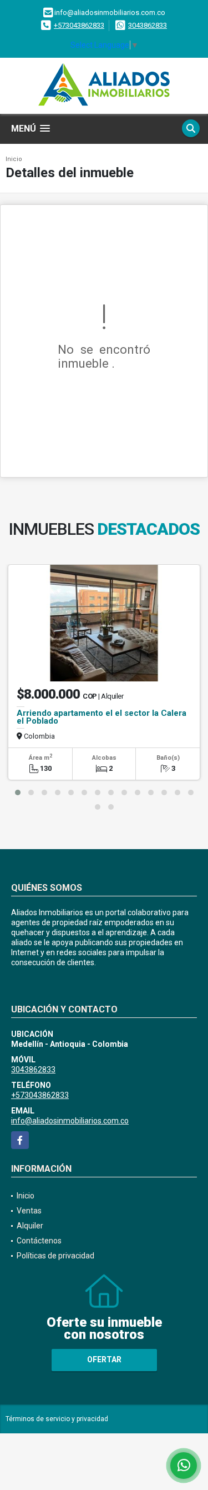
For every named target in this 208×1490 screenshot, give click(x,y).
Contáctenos (39, 1240)
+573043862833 (79, 25)
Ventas (29, 1210)
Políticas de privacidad (55, 1255)
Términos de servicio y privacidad (57, 1419)
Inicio (14, 159)
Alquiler (30, 1225)
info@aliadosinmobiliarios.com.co (70, 1120)
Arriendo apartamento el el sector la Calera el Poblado (101, 717)
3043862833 (147, 25)
